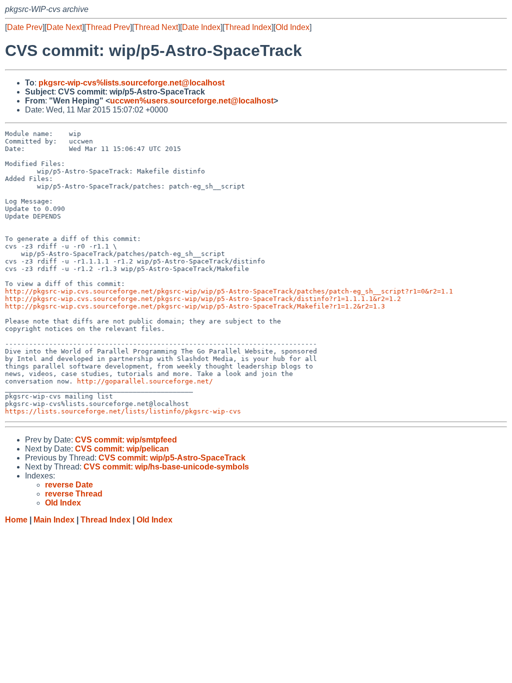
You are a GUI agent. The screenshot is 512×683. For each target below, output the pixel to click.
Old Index (293, 27)
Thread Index (248, 27)
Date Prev (24, 27)
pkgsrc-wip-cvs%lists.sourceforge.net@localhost (131, 82)
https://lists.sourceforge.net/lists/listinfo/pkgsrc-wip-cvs (123, 411)
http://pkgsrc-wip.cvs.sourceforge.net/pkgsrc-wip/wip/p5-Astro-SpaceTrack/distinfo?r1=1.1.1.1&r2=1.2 (203, 298)
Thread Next (156, 27)
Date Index (201, 27)
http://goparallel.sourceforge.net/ (145, 381)
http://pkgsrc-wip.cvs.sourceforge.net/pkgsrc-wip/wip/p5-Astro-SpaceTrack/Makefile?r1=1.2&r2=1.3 (195, 306)
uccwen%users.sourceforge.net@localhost (192, 100)
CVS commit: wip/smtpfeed (126, 440)
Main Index (54, 520)
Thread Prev (108, 27)
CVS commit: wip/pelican (122, 448)
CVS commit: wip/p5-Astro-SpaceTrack (172, 458)
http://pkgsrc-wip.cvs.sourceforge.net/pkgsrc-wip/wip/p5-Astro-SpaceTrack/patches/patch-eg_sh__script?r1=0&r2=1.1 (229, 291)
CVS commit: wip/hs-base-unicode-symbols (166, 466)
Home (16, 520)
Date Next (64, 27)
